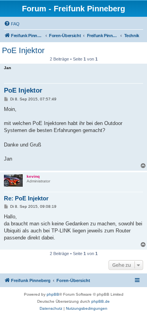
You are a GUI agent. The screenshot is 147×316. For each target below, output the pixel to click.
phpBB (53, 294)
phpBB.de (100, 301)
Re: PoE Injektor (26, 198)
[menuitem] (12, 24)
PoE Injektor (23, 50)
